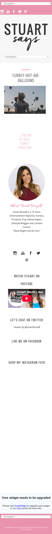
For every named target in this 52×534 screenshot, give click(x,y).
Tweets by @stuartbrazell (26, 327)
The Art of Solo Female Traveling (24, 141)
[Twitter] (38, 252)
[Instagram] (15, 252)
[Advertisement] (26, 393)
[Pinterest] (26, 260)
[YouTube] (22, 252)
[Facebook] (30, 252)
